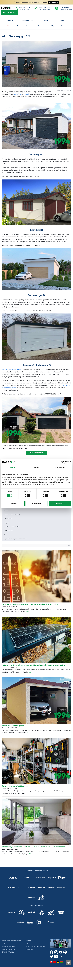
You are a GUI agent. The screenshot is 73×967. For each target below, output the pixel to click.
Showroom (41, 26)
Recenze (29, 26)
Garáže (10, 20)
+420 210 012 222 (24, 8)
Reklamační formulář (8, 946)
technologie (17, 94)
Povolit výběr (36, 503)
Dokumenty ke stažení (8, 949)
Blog (52, 26)
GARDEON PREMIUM (8, 952)
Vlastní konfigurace (10, 12)
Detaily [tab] (36, 467)
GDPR (4, 943)
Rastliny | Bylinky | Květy (12, 527)
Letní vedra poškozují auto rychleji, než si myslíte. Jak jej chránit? (30, 604)
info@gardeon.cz (44, 8)
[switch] (27, 495)
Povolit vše (59, 503)
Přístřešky (46, 20)
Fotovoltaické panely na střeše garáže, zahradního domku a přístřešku (33, 665)
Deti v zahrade (9, 531)
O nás (28, 943)
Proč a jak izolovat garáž (13, 725)
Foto (18, 26)
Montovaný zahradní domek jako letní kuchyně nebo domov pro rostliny (34, 847)
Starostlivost (8, 519)
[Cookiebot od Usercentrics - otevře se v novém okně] (62, 462)
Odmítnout (13, 503)
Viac (27, 611)
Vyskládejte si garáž (36, 453)
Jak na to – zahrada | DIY (12, 515)
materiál (26, 94)
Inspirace (7, 523)
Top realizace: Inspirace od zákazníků (15, 539)
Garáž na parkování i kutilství (15, 786)
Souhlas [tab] (12, 467)
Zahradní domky (27, 20)
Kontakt (63, 26)
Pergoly (62, 20)
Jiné (5, 535)
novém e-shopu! (53, 2)
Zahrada (6, 511)
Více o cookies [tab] (60, 467)
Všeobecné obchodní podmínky (11, 941)
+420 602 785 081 (64, 8)
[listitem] (13, 877)
